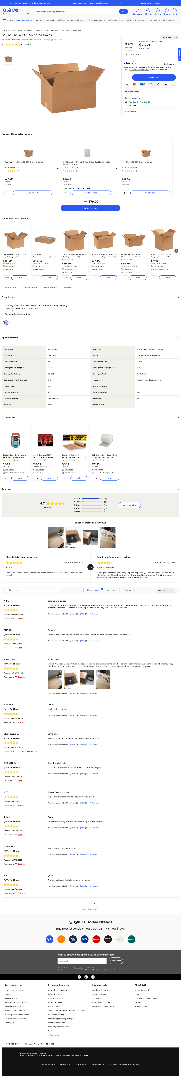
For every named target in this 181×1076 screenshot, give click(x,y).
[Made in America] (7, 323)
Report (95, 614)
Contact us (9, 1023)
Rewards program (55, 994)
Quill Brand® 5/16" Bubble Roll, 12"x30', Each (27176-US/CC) (104, 456)
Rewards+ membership (57, 990)
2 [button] (92, 903)
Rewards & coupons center (102, 1006)
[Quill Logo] (10, 10)
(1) (105, 512)
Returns (8, 994)
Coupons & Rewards (24, 20)
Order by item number (100, 1002)
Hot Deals (39, 20)
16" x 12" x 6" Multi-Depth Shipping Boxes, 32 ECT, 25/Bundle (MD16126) (131, 255)
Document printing (56, 1015)
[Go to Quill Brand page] (49, 939)
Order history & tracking (15, 990)
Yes (73, 614)
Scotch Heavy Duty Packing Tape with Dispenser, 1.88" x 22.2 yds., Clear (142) (14, 456)
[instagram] (79, 977)
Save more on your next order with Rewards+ (30, 3)
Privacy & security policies (15, 1019)
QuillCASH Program (56, 998)
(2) (105, 502)
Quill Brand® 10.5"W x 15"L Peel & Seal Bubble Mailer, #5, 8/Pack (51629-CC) (86, 163)
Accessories (50, 287)
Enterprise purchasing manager (61, 1019)
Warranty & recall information (17, 1015)
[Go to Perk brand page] (84, 939)
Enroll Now (144, 48)
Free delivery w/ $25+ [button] (160, 269)
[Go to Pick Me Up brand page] (73, 939)
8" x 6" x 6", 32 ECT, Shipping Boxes (23, 162)
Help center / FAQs (13, 1006)
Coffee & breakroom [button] (135, 20)
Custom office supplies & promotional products (67, 1010)
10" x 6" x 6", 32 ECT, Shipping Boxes (137, 162)
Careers (138, 1002)
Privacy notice (65, 1064)
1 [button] (88, 903)
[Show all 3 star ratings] (92, 505)
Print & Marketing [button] (95, 20)
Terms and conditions (78, 967)
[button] (123, 11)
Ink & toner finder (98, 994)
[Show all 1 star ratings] (91, 511)
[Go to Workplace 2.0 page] (131, 939)
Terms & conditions (48, 1064)
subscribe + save (78, 20)
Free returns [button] (132, 105)
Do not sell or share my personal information (124, 1064)
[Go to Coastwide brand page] (61, 939)
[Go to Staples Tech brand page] (108, 939)
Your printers (96, 998)
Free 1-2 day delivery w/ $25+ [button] (15, 473)
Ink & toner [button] (167, 20)
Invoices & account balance (16, 1002)
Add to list (131, 112)
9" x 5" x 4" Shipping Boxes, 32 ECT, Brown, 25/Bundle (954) (104, 255)
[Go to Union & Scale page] (120, 939)
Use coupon (116, 961)
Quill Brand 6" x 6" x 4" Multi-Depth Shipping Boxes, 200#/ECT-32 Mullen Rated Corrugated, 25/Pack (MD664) (15, 255)
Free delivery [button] (9, 269)
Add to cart (154, 77)
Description (10, 287)
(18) (105, 498)
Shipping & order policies (15, 1010)
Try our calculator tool (139, 69)
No (83, 614)
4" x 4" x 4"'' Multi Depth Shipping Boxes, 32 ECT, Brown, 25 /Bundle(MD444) (162, 255)
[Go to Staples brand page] (96, 939)
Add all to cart (90, 208)
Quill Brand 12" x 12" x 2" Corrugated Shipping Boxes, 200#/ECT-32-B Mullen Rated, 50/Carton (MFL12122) (45, 255)
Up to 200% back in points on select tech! (90, 3)
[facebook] (93, 977)
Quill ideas (52, 1031)
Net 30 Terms (54, 1006)
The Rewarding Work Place (146, 998)
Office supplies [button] (114, 20)
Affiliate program (55, 1035)
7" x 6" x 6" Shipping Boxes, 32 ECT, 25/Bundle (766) (74, 255)
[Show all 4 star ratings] (92, 501)
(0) (105, 505)
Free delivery (133, 91)
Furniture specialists (56, 1023)
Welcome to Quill (142, 990)
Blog (137, 994)
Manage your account (14, 998)
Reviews (67, 287)
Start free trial (170, 64)
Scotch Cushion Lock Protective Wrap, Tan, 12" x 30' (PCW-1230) (74, 456)
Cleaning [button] (153, 20)
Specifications (30, 287)
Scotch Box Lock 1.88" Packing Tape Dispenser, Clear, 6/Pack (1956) (43, 456)
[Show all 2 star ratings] (92, 508)
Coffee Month (63, 20)
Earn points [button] (170, 37)
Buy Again (50, 20)
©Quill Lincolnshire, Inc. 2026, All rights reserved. (36, 1055)
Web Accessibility (142, 1006)
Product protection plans (58, 1027)
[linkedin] (86, 977)
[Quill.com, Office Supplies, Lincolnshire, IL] (11, 1054)
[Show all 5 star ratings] (92, 498)
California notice (80, 1064)
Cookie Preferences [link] (97, 1064)
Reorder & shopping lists (101, 990)
